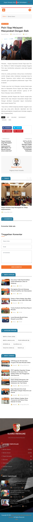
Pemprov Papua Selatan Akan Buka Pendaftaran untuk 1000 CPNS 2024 (21, 299)
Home (4, 16)
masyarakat (22, 117)
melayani (13, 117)
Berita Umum (5, 290)
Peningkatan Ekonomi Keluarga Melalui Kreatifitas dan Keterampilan (21, 290)
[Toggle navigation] (3, 10)
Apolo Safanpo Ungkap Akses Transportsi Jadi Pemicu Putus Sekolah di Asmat (19, 400)
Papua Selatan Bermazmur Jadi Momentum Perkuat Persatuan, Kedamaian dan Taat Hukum (19, 381)
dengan (4, 120)
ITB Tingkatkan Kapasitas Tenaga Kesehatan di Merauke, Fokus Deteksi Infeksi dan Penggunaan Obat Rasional (20, 372)
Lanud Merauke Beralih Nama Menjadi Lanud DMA (19, 318)
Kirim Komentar (16, 267)
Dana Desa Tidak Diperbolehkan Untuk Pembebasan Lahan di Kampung (20, 281)
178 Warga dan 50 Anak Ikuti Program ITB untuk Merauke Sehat (20, 361)
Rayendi (15, 303)
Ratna (14, 286)
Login (16, 519)
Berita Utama (5, 23)
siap (8, 117)
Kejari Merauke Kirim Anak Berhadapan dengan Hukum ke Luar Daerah (16, 2)
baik (10, 120)
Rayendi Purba (4, 34)
